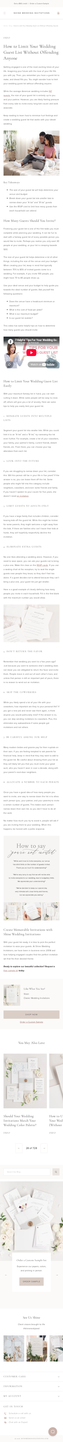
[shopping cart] (58, 13)
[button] (52, 1431)
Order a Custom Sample (31, 1022)
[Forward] (44, 1148)
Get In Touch (13, 1407)
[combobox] (26, 1172)
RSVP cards (42, 565)
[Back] (18, 1148)
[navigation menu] (4, 13)
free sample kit (11, 970)
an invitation (23, 496)
